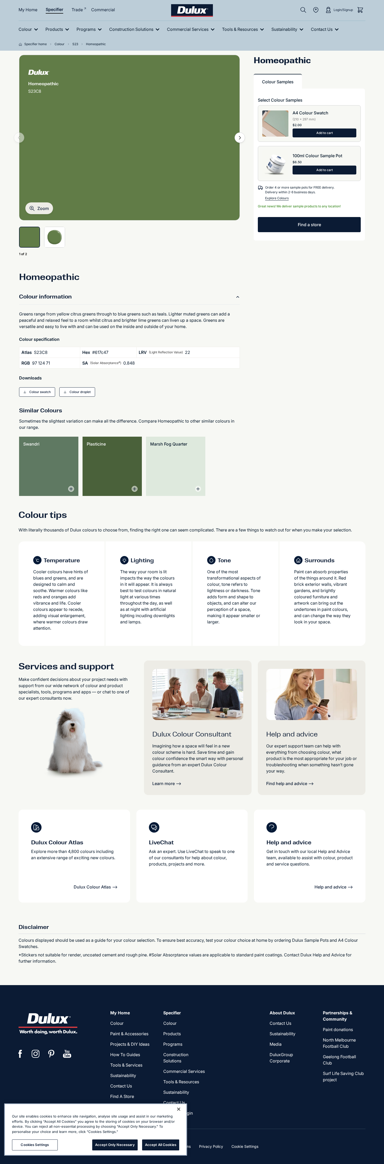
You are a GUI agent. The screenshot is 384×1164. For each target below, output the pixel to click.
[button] (39, 208)
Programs (172, 1044)
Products (172, 1033)
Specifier (54, 9)
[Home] (21, 44)
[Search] (303, 10)
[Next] (240, 137)
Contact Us (121, 1086)
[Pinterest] (51, 1054)
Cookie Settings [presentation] (244, 1146)
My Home (28, 9)
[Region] (316, 10)
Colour (117, 1023)
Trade (77, 9)
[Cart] (360, 10)
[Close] (178, 1109)
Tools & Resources (181, 1081)
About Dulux (282, 1012)
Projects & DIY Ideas (129, 1044)
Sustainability (176, 1092)
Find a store (309, 224)
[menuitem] (29, 29)
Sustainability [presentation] (123, 1075)
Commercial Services (184, 1071)
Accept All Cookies (160, 1145)
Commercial (103, 9)
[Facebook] (20, 1054)
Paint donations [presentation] (338, 1029)
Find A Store (122, 1096)
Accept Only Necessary (115, 1145)
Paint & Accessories (129, 1033)
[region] (95, 1129)
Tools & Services (126, 1065)
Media (276, 1044)
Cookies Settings (35, 1145)
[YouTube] (67, 1054)
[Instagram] (36, 1054)
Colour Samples (278, 81)
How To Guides (125, 1054)
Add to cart (324, 133)
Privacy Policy (211, 1146)
